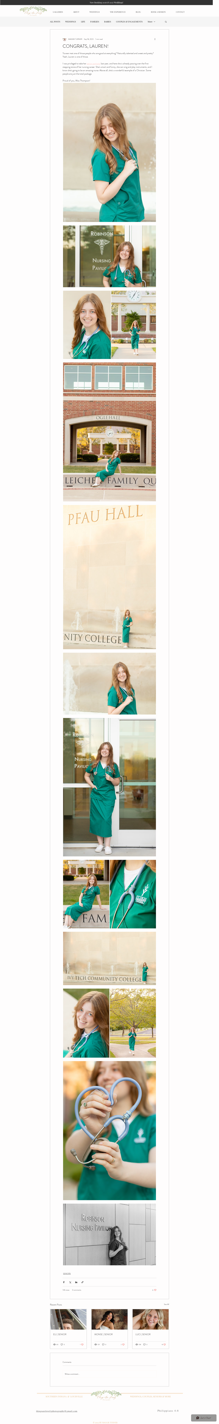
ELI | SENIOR (59, 1334)
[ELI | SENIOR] (68, 1319)
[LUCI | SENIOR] (150, 1319)
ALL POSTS (55, 21)
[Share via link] (82, 1282)
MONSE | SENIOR (103, 1334)
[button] (58, 12)
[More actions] (154, 39)
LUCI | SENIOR (143, 1334)
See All (166, 1304)
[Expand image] (109, 152)
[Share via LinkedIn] (76, 1282)
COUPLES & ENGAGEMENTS (129, 21)
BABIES (107, 21)
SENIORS (67, 1273)
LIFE (83, 21)
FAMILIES (94, 21)
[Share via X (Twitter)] (70, 1282)
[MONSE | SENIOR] (109, 1319)
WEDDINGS (70, 21)
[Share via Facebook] (64, 1282)
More (150, 21)
